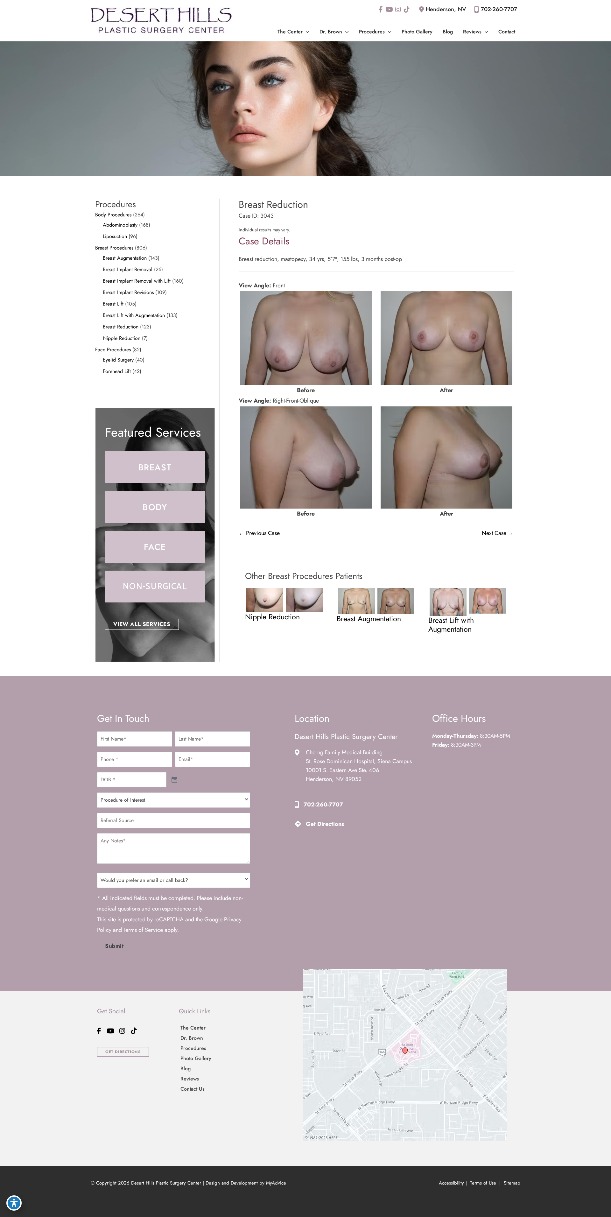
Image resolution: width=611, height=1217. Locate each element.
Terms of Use (483, 1182)
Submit (114, 946)
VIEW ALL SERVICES (142, 624)
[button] (306, 31)
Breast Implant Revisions (128, 292)
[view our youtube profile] (389, 9)
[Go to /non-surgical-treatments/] (155, 586)
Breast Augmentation (125, 258)
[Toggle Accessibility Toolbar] (14, 1203)
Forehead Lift (117, 371)
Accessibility (451, 1182)
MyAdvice (276, 1182)
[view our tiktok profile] (406, 9)
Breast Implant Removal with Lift (137, 281)
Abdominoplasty (120, 225)
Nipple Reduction (121, 338)
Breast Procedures (114, 247)
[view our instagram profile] (398, 9)
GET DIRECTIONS (123, 1052)
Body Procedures (113, 214)
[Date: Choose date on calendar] (175, 780)
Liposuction (115, 236)
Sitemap (511, 1182)
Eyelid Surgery (118, 359)
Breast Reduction (120, 326)
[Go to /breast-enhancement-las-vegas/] (155, 467)
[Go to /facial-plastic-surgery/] (155, 547)
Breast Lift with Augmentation (134, 315)
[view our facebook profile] (380, 9)
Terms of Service (143, 930)
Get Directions (325, 824)
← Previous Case (259, 533)
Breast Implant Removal (127, 269)
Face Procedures (113, 349)
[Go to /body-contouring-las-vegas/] (155, 507)
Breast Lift (113, 303)
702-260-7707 (499, 9)
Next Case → (498, 533)
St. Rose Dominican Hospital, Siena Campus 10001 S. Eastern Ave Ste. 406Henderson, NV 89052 (359, 770)
